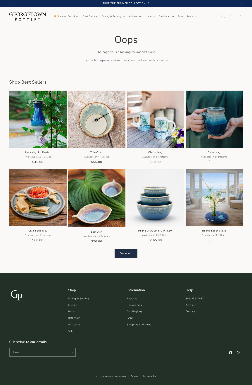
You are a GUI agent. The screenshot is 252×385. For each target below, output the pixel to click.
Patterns (132, 298)
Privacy (135, 376)
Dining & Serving (78, 298)
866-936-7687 (195, 298)
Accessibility (149, 376)
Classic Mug (155, 152)
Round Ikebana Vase (214, 230)
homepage (101, 60)
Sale (70, 331)
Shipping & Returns (139, 324)
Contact (190, 311)
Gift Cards (74, 324)
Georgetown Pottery (116, 376)
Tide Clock (96, 152)
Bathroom (74, 318)
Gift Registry (135, 311)
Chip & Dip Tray (38, 230)
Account (191, 305)
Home (71, 311)
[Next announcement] (241, 3)
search (118, 60)
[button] (113, 16)
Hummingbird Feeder (37, 152)
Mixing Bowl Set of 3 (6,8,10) (155, 230)
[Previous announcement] (10, 3)
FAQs (130, 318)
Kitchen (72, 305)
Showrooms (134, 305)
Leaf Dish (96, 232)
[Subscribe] (71, 352)
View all (126, 253)
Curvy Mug (214, 152)
